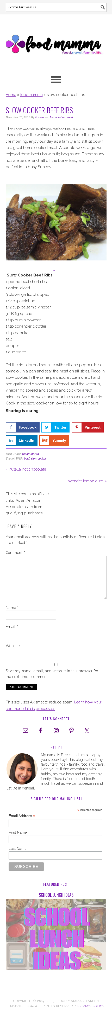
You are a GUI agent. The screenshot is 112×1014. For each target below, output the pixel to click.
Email (12, 627)
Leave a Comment (61, 117)
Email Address (22, 815)
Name (12, 608)
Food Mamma (56, 41)
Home (11, 94)
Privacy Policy (90, 1006)
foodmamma (31, 94)
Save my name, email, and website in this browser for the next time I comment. (52, 674)
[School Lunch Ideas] (56, 935)
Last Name (18, 848)
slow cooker (38, 458)
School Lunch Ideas (56, 895)
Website (13, 646)
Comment (15, 553)
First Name (18, 832)
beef (26, 458)
